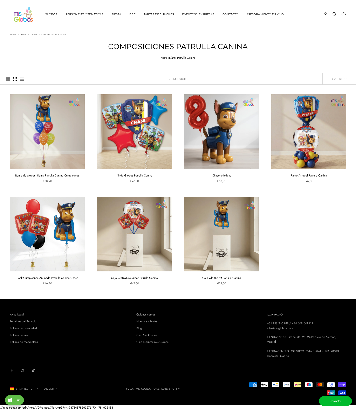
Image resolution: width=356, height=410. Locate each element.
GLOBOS (51, 14)
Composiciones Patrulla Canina (49, 34)
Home (13, 34)
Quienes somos (145, 314)
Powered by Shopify (166, 388)
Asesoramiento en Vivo (265, 14)
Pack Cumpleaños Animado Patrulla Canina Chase (47, 278)
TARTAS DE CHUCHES (159, 14)
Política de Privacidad (23, 328)
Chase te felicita (221, 175)
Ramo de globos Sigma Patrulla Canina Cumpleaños (47, 175)
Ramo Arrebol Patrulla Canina (309, 175)
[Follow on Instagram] (23, 370)
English (48, 388)
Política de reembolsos (24, 342)
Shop (23, 34)
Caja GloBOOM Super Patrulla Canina (134, 278)
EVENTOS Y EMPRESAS (198, 14)
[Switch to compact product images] (22, 78)
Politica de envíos (21, 335)
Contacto (230, 14)
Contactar (335, 401)
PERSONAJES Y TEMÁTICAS (84, 14)
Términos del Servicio (23, 321)
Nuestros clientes (146, 321)
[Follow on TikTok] (33, 370)
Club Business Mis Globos (152, 342)
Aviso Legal (17, 314)
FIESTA (116, 14)
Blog (139, 328)
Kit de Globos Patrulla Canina (134, 175)
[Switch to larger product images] (8, 78)
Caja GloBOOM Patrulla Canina (221, 278)
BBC (132, 14)
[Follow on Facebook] (12, 370)
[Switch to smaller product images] (15, 78)
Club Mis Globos (146, 335)
